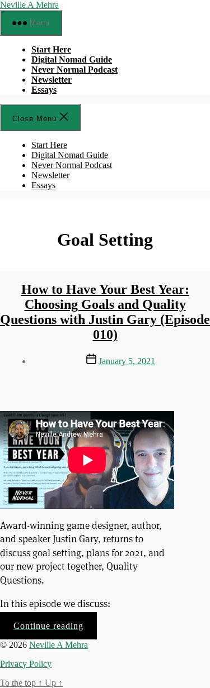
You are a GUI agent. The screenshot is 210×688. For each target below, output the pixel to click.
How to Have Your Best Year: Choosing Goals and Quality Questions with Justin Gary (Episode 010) (105, 312)
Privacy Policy (26, 663)
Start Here (51, 49)
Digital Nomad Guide (71, 59)
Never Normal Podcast (74, 69)
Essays (44, 89)
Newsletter (51, 79)
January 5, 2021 (127, 361)
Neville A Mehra (29, 4)
